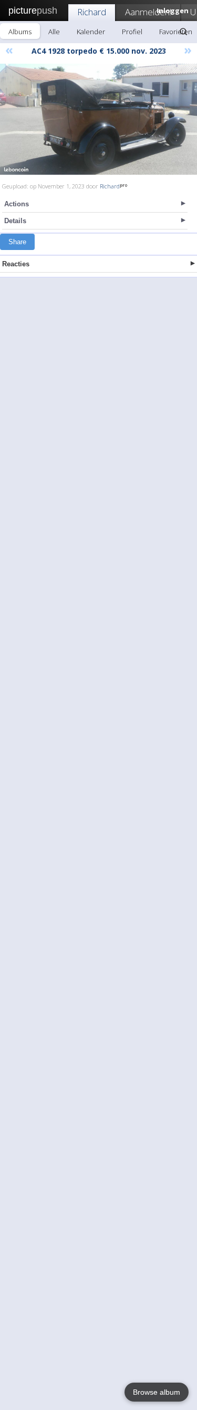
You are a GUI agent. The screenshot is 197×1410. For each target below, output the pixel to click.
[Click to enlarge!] (98, 119)
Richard (91, 12)
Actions (16, 204)
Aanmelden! (148, 12)
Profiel (132, 31)
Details (15, 221)
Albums (20, 31)
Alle (54, 31)
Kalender (91, 31)
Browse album (156, 1392)
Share (17, 242)
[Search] (183, 31)
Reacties (15, 264)
